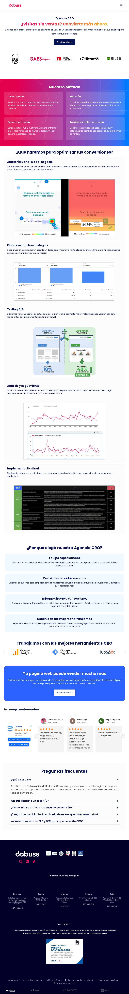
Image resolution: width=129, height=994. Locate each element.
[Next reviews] (123, 736)
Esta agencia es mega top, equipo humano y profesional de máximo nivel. (51, 737)
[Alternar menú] (121, 5)
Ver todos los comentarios (19, 739)
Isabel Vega (82, 719)
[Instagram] (21, 861)
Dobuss (18, 726)
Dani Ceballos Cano (56, 719)
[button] (4, 652)
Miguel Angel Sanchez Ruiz (114, 719)
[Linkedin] (27, 861)
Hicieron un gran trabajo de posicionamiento (109, 734)
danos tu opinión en (18, 744)
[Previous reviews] (37, 736)
